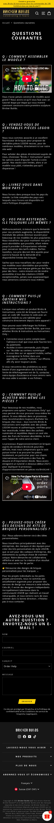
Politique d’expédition (20, 203)
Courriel (8, 647)
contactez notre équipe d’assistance (25, 374)
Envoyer (27, 701)
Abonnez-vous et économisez (26, 774)
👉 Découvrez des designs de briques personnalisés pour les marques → (21, 569)
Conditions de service (35, 711)
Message (8, 674)
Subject (7, 661)
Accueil (6, 22)
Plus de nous (26, 765)
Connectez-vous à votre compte (23, 339)
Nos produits (26, 756)
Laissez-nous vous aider (26, 747)
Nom (5, 634)
